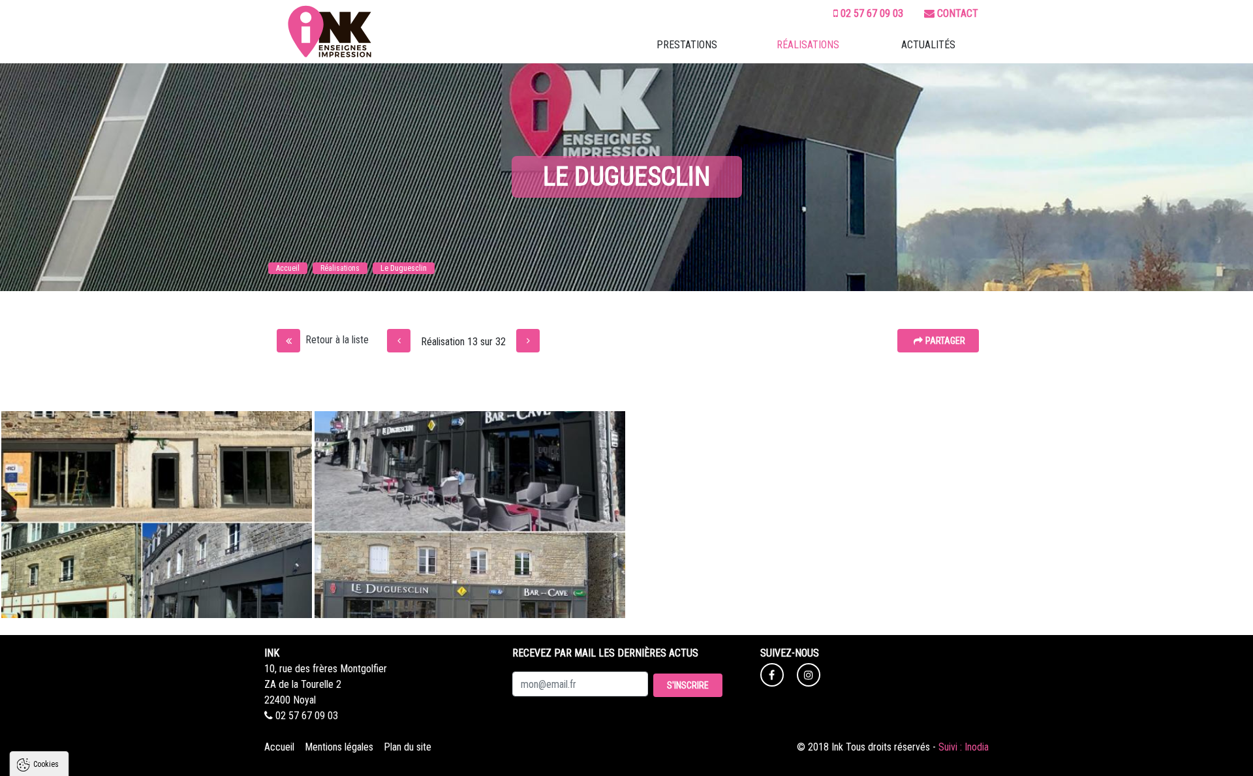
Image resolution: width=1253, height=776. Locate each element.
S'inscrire (688, 685)
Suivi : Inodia (963, 747)
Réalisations (808, 45)
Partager (945, 340)
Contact (957, 13)
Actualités (928, 45)
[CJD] (398, 340)
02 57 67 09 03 (872, 13)
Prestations (687, 45)
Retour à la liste (337, 340)
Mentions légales (339, 747)
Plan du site (407, 747)
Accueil (279, 747)
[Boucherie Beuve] (528, 340)
